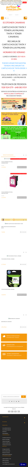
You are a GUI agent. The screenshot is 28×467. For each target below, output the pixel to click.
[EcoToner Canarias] (14, 7)
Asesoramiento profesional (7, 454)
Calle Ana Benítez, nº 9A (6, 458)
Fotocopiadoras (5, 433)
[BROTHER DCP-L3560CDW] (14, 318)
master (15, 411)
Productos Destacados (8, 154)
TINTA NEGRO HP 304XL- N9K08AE (7, 258)
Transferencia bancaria (6, 437)
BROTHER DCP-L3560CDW (6, 321)
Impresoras (4, 431)
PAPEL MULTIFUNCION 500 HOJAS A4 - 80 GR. (8, 227)
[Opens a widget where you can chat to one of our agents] (23, 464)
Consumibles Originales (6, 429)
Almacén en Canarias (6, 452)
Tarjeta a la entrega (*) (6, 441)
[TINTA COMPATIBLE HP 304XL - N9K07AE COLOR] (14, 181)
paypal (12, 411)
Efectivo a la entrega (5, 439)
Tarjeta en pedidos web (6, 442)
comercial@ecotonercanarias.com (8, 464)
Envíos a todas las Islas (12, 335)
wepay (18, 411)
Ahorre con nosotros (13, 353)
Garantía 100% (10, 344)
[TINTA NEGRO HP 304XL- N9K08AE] (14, 255)
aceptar (24, 2)
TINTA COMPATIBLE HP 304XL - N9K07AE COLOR (7, 193)
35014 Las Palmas (5, 460)
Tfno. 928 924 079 (5, 462)
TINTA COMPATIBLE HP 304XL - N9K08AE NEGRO (7, 162)
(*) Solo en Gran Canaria (6, 444)
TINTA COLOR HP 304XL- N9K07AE (7, 289)
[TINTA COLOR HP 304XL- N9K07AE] (14, 278)
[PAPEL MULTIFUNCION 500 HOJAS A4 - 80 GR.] (14, 223)
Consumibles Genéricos (6, 428)
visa (9, 411)
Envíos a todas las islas (6, 450)
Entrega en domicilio (6, 449)
